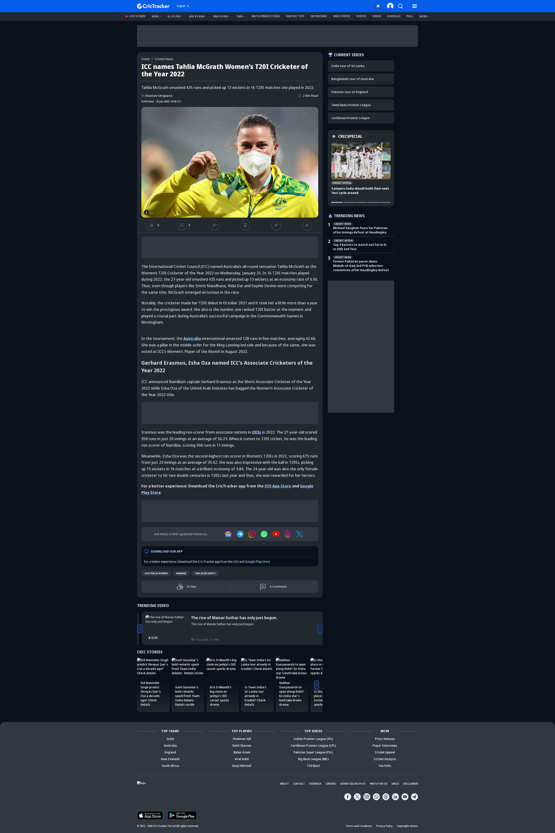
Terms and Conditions (359, 826)
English (181, 6)
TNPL (239, 16)
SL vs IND (174, 16)
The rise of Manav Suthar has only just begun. (229, 617)
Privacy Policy (384, 826)
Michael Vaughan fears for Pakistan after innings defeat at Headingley (360, 230)
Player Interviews (384, 745)
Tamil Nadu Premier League (351, 105)
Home (145, 59)
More (423, 16)
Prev (139, 628)
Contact (299, 783)
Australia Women (156, 573)
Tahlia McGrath (205, 573)
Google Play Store (257, 561)
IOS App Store (277, 486)
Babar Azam (241, 752)
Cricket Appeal (385, 752)
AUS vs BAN (196, 16)
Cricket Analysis (385, 759)
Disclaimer (410, 783)
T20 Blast (313, 766)
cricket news (164, 59)
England (170, 752)
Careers (331, 783)
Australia (192, 338)
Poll (409, 16)
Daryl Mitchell (241, 766)
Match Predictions (265, 16)
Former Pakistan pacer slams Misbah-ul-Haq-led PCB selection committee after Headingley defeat (361, 265)
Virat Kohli (242, 759)
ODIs (256, 432)
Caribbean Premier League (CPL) (313, 745)
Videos (361, 16)
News (155, 16)
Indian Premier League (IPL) (313, 739)
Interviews (318, 16)
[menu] (414, 6)
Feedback (315, 783)
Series (376, 16)
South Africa (170, 766)
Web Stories (341, 16)
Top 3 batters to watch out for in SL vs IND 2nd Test (360, 247)
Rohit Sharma (241, 745)
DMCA (395, 783)
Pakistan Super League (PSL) (313, 752)
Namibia (181, 573)
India (170, 739)
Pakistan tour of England (349, 92)
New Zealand (170, 759)
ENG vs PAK (220, 16)
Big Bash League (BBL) (313, 759)
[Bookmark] (245, 225)
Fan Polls (385, 766)
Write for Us (378, 783)
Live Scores (137, 16)
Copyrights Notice (407, 826)
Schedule (393, 16)
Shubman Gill (242, 739)
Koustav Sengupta (156, 95)
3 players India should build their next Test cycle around (360, 190)
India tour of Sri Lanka (347, 66)
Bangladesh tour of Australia (352, 79)
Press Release (385, 739)
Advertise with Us (352, 783)
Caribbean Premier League (350, 118)
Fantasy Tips (295, 16)
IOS (235, 561)
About (284, 783)
